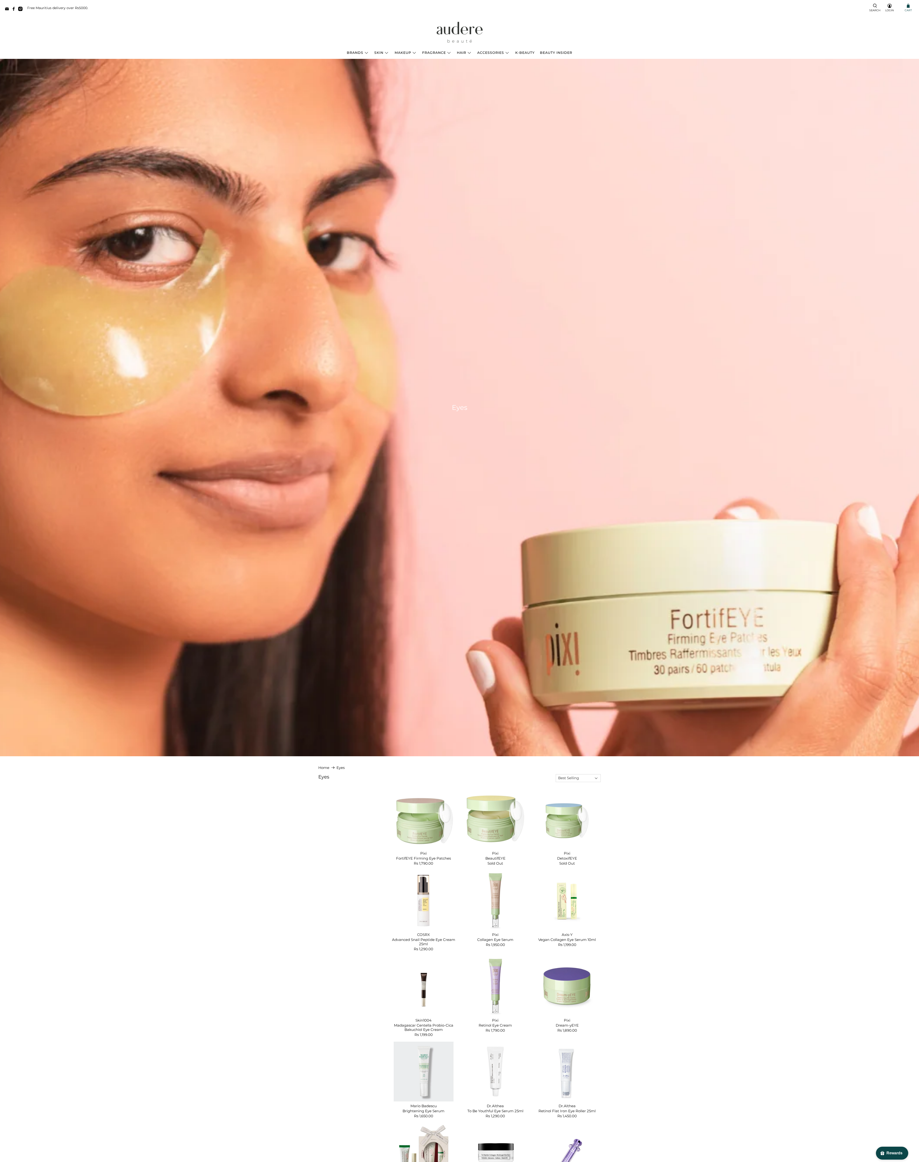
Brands (355, 52)
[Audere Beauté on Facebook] (14, 9)
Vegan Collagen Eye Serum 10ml (567, 939)
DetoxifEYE (567, 858)
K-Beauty (525, 52)
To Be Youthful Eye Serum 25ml (495, 1111)
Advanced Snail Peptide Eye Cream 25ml (423, 941)
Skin (378, 52)
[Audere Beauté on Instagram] (21, 9)
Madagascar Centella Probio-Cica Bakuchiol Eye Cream (423, 1027)
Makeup (403, 52)
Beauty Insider (556, 52)
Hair (461, 52)
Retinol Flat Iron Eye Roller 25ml (567, 1111)
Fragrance (434, 52)
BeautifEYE (495, 858)
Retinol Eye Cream (495, 1025)
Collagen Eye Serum (495, 939)
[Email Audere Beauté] (8, 9)
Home (323, 767)
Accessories (490, 52)
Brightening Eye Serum (423, 1111)
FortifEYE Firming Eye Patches (423, 858)
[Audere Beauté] (459, 32)
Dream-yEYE (567, 1025)
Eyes (340, 767)
